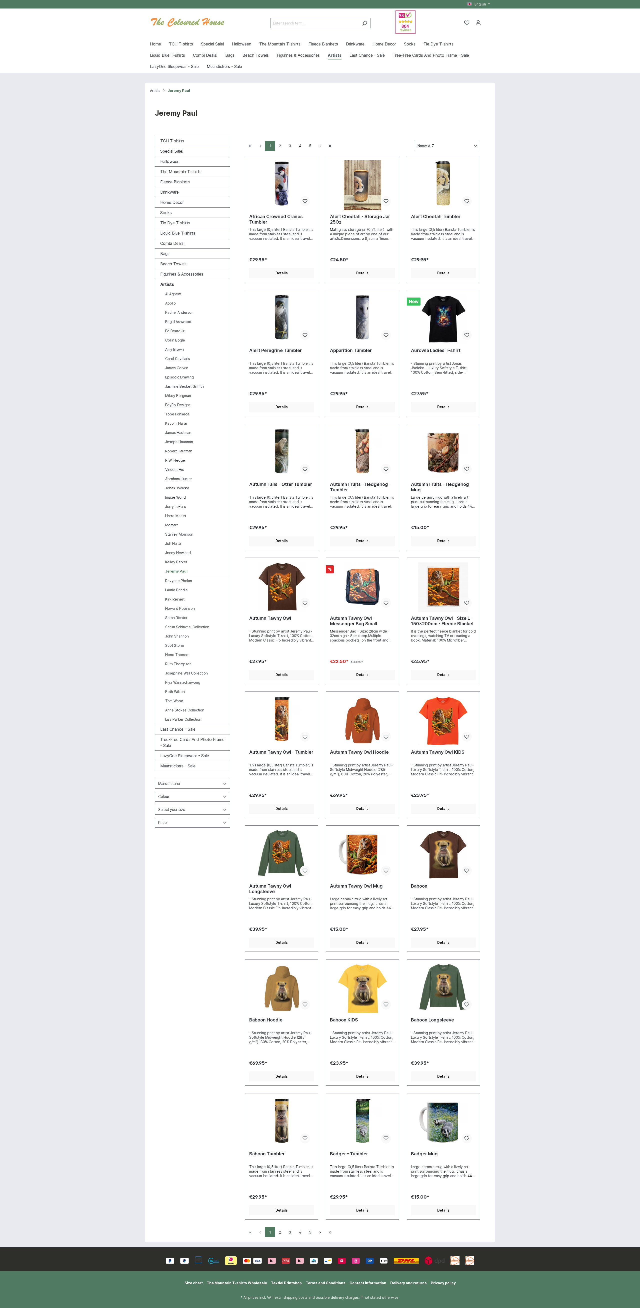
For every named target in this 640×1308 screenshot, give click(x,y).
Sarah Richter (176, 618)
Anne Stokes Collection (184, 710)
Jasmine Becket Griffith (184, 386)
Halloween (170, 161)
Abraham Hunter (178, 479)
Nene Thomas (176, 655)
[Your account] (478, 22)
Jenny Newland (178, 553)
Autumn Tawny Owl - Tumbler (281, 752)
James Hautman (178, 432)
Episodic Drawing (179, 377)
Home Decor (172, 202)
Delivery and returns (408, 1283)
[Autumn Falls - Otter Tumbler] (281, 453)
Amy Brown (174, 349)
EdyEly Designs (177, 405)
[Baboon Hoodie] (281, 988)
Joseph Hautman (179, 442)
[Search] (364, 23)
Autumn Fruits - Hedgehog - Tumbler (360, 487)
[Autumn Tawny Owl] (281, 587)
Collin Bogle (175, 340)
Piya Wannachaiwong (182, 682)
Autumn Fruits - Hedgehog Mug (440, 487)
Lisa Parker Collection (183, 719)
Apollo (170, 303)
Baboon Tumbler (267, 1153)
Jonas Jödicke (177, 488)
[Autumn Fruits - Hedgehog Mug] (443, 453)
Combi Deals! (172, 243)
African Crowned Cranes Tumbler (276, 219)
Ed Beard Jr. (175, 331)
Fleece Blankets (175, 181)
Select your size (171, 809)
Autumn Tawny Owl (270, 618)
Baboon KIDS (344, 1019)
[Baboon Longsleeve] (443, 988)
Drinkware (169, 192)
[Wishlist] (466, 22)
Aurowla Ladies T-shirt (435, 350)
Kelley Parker (176, 562)
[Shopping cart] (487, 20)
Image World (175, 497)
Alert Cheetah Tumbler (435, 216)
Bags (165, 253)
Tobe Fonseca (177, 414)
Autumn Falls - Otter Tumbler (280, 484)
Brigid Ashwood (178, 322)
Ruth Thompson (178, 664)
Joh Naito (173, 543)
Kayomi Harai (176, 423)
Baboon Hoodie (265, 1019)
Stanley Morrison (179, 534)
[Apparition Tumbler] (362, 319)
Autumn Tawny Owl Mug (356, 886)
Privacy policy (443, 1283)
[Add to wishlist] (305, 201)
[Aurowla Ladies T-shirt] (443, 319)
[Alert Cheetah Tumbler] (443, 185)
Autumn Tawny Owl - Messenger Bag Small (353, 621)
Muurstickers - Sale (178, 765)
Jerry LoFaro (175, 506)
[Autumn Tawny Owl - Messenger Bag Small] (362, 587)
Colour (163, 796)
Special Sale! (171, 151)
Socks (166, 212)
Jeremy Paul (176, 571)
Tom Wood (174, 701)
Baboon (419, 886)
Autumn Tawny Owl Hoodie (359, 752)
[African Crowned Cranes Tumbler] (281, 185)
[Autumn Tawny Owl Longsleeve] (281, 855)
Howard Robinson (180, 608)
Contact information (368, 1283)
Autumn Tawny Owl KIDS (437, 752)
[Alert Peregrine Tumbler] (281, 319)
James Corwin (176, 368)
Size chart (193, 1283)
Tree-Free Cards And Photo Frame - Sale (192, 742)
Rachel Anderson (179, 312)
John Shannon (177, 636)
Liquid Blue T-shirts (177, 233)
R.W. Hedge (175, 460)
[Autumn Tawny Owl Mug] (362, 855)
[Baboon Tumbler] (281, 1122)
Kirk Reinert (174, 599)
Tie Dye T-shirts (175, 222)
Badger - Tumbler (349, 1153)
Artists (167, 284)
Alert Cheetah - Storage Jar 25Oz (360, 219)
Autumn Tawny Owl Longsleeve (270, 888)
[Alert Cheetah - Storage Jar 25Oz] (362, 185)
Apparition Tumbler (351, 350)
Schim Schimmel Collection (187, 627)
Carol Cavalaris (177, 358)
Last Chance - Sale (178, 729)
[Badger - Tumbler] (362, 1122)
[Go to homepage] (187, 21)
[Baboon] (443, 855)
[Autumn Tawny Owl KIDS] (443, 721)
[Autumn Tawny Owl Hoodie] (362, 721)
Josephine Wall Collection (186, 673)
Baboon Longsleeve (432, 1019)
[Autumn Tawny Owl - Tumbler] (281, 721)
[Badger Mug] (443, 1122)
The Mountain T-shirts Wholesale (237, 1283)
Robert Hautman (178, 451)
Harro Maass (175, 516)
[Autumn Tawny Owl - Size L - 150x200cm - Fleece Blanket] (443, 587)
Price (162, 822)
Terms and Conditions (326, 1283)
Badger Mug (424, 1153)
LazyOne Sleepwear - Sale (184, 755)
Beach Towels (173, 263)
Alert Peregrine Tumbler (275, 350)
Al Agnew (173, 294)
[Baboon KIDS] (362, 988)
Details (282, 273)
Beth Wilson (175, 691)
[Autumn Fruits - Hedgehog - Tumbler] (362, 453)
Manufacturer (169, 783)
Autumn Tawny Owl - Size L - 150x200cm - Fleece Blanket (442, 621)
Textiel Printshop (286, 1283)
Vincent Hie (174, 469)
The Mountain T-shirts (181, 171)
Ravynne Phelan (178, 581)
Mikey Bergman (178, 395)
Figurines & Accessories (181, 274)
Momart (171, 525)
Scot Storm (174, 645)
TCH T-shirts (172, 140)
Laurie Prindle (176, 590)
